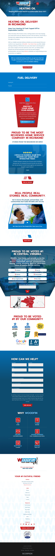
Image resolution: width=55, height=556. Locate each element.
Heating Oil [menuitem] (10, 82)
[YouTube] (26, 524)
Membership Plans (27, 514)
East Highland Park (18, 279)
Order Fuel (27, 512)
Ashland (18, 270)
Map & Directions (27, 484)
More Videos (27, 240)
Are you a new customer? (16, 383)
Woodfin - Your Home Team (30, 44)
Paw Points (27, 507)
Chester (18, 274)
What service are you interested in (18, 378)
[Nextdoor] (34, 524)
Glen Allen (38, 279)
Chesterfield (38, 274)
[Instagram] (23, 524)
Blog (27, 497)
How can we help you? (16, 388)
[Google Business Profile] (31, 524)
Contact (27, 499)
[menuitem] (22, 550)
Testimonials (27, 495)
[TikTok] (28, 524)
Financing (27, 518)
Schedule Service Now (27, 528)
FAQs (27, 516)
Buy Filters (27, 509)
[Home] (23, 3)
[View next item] (30, 178)
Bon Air (38, 270)
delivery (26, 51)
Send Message (27, 405)
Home (27, 490)
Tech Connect (27, 505)
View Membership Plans (27, 122)
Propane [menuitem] (10, 85)
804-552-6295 (27, 468)
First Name (14, 362)
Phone (13, 367)
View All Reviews (27, 182)
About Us (27, 492)
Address (13, 373)
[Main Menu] (9, 4)
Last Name (30, 362)
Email (29, 367)
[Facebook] (21, 524)
